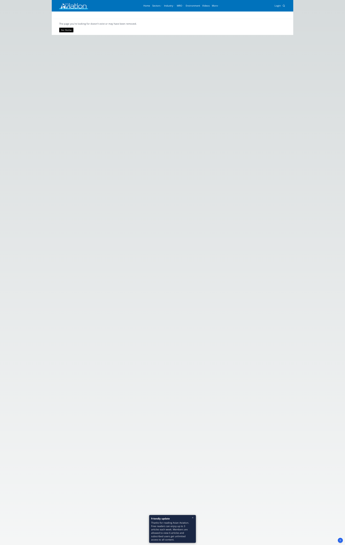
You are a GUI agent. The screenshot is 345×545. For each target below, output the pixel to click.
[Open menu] (340, 540)
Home (146, 5)
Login (278, 5)
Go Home (66, 30)
